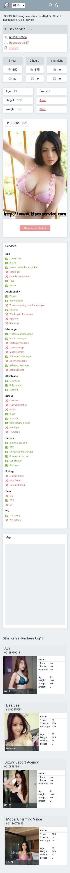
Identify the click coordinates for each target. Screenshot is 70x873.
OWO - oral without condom (24, 267)
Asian (42, 100)
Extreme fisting (17, 485)
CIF (11, 504)
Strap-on (14, 418)
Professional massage (21, 334)
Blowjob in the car (19, 456)
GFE (12, 447)
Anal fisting (15, 480)
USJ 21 (56, 16)
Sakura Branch (17, 370)
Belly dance (15, 385)
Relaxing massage (19, 365)
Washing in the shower (21, 314)
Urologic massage (19, 343)
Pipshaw (14, 318)
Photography (16, 300)
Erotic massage (18, 338)
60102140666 (18, 37)
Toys (12, 281)
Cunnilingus (16, 460)
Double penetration (19, 276)
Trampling (15, 432)
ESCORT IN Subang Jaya (16, 16)
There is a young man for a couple (27, 305)
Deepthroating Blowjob (22, 451)
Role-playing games (20, 423)
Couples (14, 309)
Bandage (14, 427)
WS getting (15, 520)
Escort (13, 296)
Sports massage (18, 361)
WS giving (15, 515)
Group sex (15, 272)
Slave (12, 414)
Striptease (15, 380)
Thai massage (17, 347)
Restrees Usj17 (41, 16)
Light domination (18, 405)
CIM (11, 495)
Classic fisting (17, 476)
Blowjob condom (18, 442)
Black (42, 109)
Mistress (14, 400)
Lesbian (14, 389)
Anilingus (14, 465)
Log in (57, 4)
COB (12, 500)
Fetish (13, 285)
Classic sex (15, 258)
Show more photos (35, 228)
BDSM (13, 409)
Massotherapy (17, 352)
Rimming (14, 323)
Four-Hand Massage (20, 356)
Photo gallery (17, 123)
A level (13, 263)
